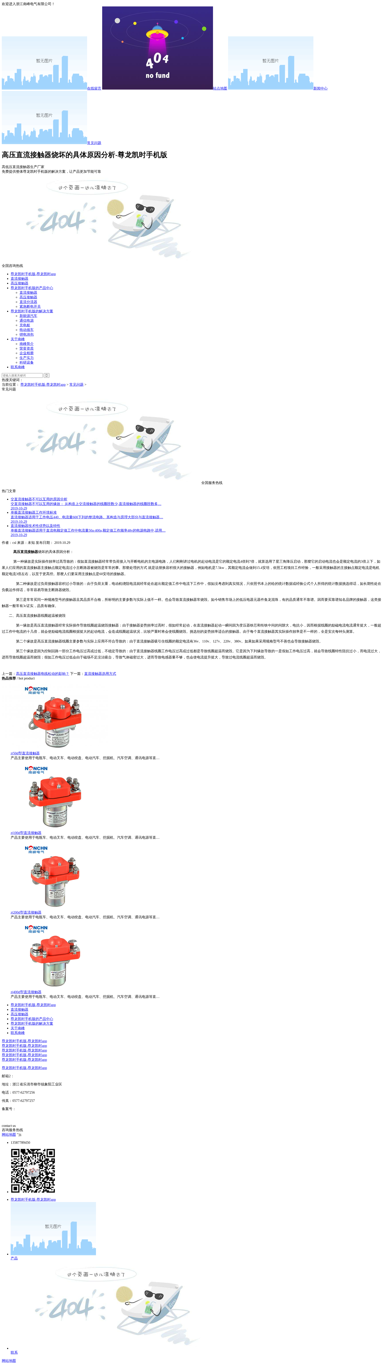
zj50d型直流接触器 (25, 753)
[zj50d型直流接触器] (55, 749)
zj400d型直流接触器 (26, 992)
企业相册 (27, 353)
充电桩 (25, 325)
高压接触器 (19, 283)
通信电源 (27, 320)
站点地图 (220, 88)
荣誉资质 (27, 348)
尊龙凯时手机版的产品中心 (32, 288)
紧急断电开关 (30, 306)
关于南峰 (18, 339)
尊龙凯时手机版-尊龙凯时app (33, 274)
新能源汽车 (28, 316)
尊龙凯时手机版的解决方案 (32, 311)
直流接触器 (19, 278)
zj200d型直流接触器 (26, 912)
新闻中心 (320, 88)
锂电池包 (27, 334)
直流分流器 (28, 302)
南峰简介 (27, 344)
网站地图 (9, 1134)
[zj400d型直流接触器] (55, 988)
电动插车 (27, 330)
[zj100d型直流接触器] (55, 828)
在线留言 (94, 88)
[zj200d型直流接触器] (55, 908)
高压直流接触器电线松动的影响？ (42, 674)
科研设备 (27, 362)
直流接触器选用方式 (100, 674)
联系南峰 (18, 367)
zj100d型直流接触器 (26, 833)
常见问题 (94, 143)
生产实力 (27, 358)
